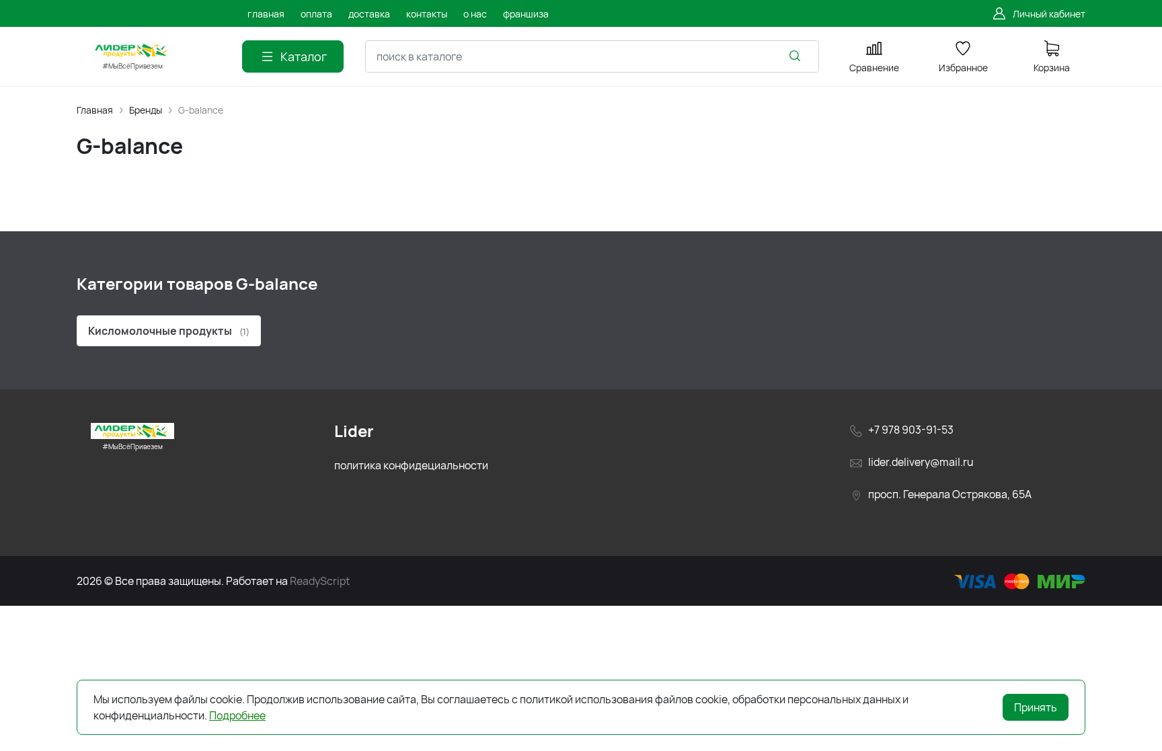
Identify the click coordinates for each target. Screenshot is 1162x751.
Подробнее (237, 715)
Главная (95, 110)
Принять (1035, 707)
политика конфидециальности (411, 465)
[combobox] (592, 56)
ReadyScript (320, 581)
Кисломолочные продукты (168, 330)
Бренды (145, 110)
